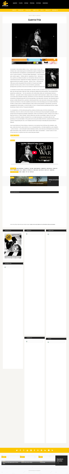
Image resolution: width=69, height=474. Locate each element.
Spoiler (13, 182)
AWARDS (15, 3)
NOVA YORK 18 (41, 170)
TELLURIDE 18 (26, 168)
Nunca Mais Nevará (34, 183)
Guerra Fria (38, 15)
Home (30, 15)
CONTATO (14, 10)
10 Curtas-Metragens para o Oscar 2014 (10, 463)
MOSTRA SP (32, 171)
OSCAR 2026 (28, 10)
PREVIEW (32, 3)
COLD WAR (31, 168)
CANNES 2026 (35, 10)
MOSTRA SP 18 (30, 170)
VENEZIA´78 (47, 10)
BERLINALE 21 (55, 10)
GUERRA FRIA (52, 170)
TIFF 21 (41, 10)
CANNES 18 (25, 170)
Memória (13, 183)
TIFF (26, 171)
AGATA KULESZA (49, 168)
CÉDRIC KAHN (35, 170)
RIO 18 (21, 170)
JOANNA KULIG (43, 168)
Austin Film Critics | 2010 (26, 462)
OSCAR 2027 (21, 10)
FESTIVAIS (38, 3)
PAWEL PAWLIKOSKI (37, 168)
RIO (28, 171)
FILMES (21, 3)
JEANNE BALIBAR (16, 170)
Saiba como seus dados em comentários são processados (42, 224)
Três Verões (42, 462)
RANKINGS (45, 3)
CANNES (23, 171)
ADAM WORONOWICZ (20, 168)
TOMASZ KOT (55, 168)
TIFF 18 (11, 170)
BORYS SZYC (47, 170)
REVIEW (26, 3)
